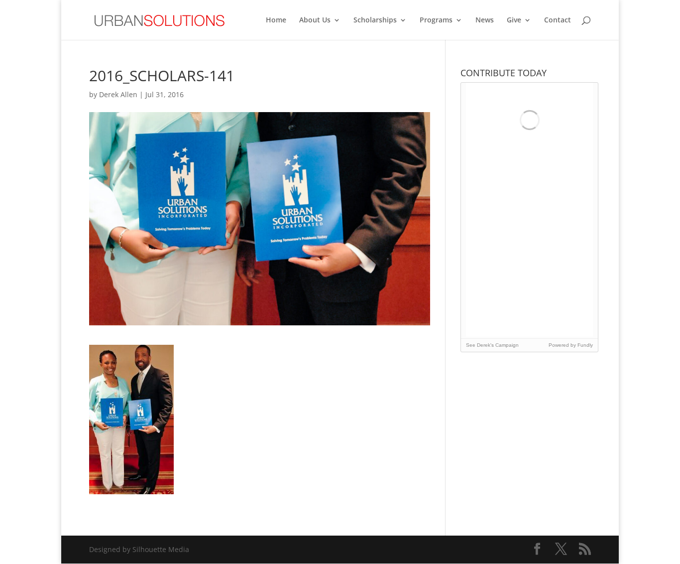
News (484, 20)
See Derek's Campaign (492, 345)
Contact (557, 20)
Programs (436, 20)
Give (514, 20)
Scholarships (375, 20)
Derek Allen (118, 94)
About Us (315, 20)
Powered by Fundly (571, 345)
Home (276, 20)
